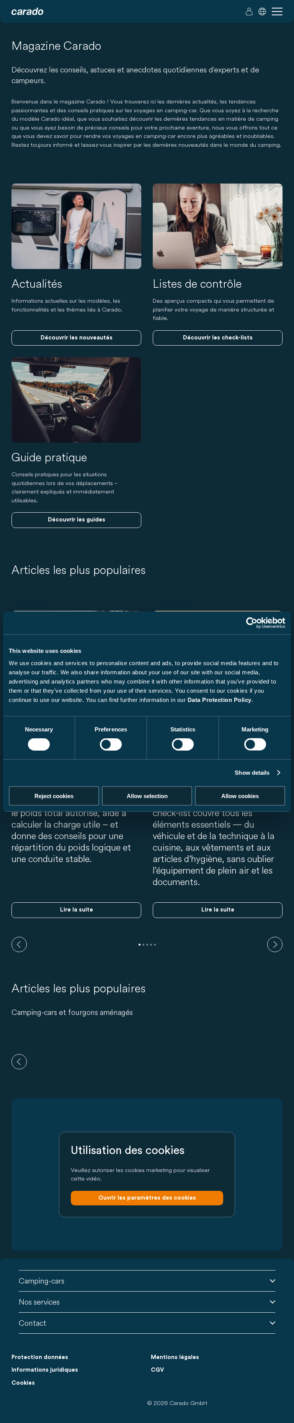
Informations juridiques (44, 1370)
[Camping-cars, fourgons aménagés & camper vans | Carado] (27, 11)
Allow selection (147, 795)
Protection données (39, 1357)
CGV (157, 1370)
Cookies (23, 1383)
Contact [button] (32, 1323)
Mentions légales (175, 1357)
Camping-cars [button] (41, 1280)
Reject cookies (54, 795)
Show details (252, 772)
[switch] (111, 744)
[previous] (19, 944)
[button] (262, 11)
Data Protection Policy (220, 699)
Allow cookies (240, 795)
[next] (275, 944)
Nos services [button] (39, 1302)
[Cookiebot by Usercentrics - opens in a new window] (251, 623)
